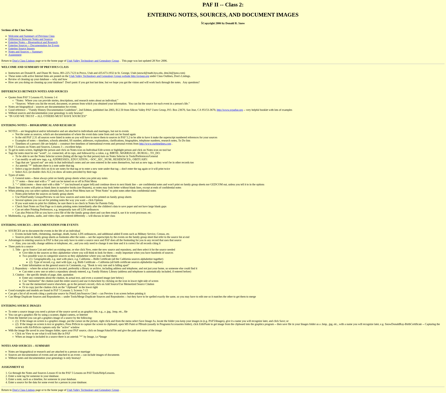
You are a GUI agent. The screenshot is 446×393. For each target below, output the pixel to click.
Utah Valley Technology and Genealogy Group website (100, 76)
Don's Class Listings (23, 60)
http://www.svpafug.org (230, 109)
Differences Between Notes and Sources (30, 39)
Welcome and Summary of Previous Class (31, 35)
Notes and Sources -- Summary (25, 51)
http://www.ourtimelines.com (155, 143)
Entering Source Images (21, 48)
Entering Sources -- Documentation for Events (33, 45)
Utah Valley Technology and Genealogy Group (93, 60)
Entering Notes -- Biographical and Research (33, 42)
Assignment (14, 54)
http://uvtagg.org (140, 76)
